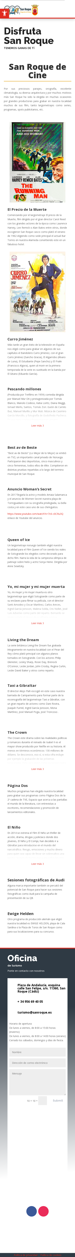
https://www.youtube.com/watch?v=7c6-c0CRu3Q (35, 513)
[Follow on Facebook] (31, 1211)
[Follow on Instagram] (43, 1211)
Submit (58, 1100)
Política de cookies (50, 1255)
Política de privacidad (26, 1255)
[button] (4, 13)
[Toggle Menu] (70, 5)
